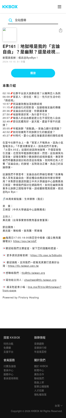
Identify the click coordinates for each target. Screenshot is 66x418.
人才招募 (39, 390)
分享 (60, 30)
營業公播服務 (41, 386)
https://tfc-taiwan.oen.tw (23, 265)
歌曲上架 (39, 382)
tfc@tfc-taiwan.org (33, 272)
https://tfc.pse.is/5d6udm (46, 255)
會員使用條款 (11, 378)
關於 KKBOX (41, 366)
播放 (33, 73)
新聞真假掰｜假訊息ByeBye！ (21, 57)
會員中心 (8, 370)
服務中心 (8, 374)
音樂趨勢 (39, 343)
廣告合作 (39, 374)
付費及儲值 (10, 366)
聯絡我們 (39, 378)
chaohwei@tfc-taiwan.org (40, 280)
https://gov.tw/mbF (25, 241)
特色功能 (8, 343)
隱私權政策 (40, 394)
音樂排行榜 (40, 347)
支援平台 (8, 351)
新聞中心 (39, 370)
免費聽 (7, 347)
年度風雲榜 (40, 351)
